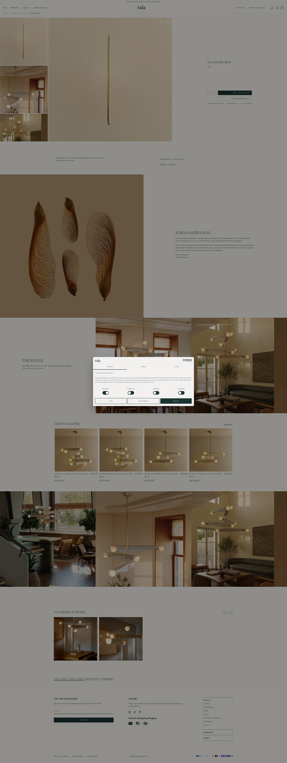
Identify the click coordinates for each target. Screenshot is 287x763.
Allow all (176, 401)
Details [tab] (143, 366)
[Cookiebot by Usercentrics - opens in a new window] (182, 360)
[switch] (131, 393)
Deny (111, 401)
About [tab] (177, 366)
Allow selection (143, 401)
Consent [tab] (110, 366)
